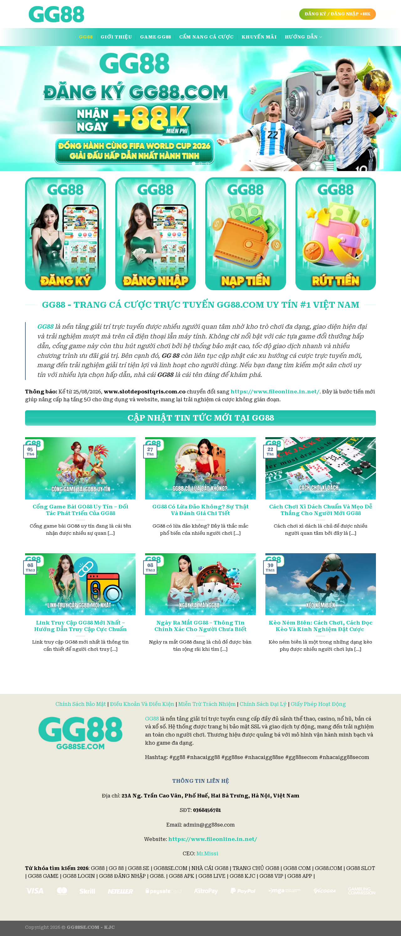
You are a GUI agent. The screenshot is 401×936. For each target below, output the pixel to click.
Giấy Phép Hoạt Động (318, 704)
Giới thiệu (116, 37)
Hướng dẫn (301, 37)
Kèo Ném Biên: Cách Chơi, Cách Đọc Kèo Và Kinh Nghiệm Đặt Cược (320, 626)
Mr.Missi (207, 854)
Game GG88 (155, 37)
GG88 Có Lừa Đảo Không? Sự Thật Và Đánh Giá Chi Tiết (200, 510)
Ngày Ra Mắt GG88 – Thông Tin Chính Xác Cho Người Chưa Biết (200, 626)
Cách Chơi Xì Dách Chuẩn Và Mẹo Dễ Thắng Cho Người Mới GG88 (320, 510)
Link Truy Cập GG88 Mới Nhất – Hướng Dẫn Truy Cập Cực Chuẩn (80, 626)
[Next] (385, 108)
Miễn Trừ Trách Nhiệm (207, 704)
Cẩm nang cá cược (206, 37)
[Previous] (16, 108)
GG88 (85, 37)
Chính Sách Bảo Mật (80, 704)
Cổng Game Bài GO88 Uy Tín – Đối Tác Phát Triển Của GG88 (80, 510)
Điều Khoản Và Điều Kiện (142, 704)
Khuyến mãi (259, 37)
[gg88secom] (56, 14)
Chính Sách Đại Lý (263, 704)
